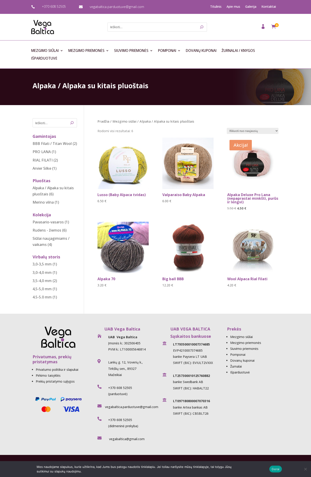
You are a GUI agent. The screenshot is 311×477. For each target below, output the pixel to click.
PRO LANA (42, 151)
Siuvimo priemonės (131, 50)
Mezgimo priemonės (86, 50)
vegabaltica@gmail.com (126, 439)
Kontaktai (268, 7)
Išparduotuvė (44, 58)
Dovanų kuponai (201, 50)
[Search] (202, 27)
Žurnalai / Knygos (238, 50)
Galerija (250, 7)
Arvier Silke (42, 168)
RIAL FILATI (43, 160)
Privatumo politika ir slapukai (57, 369)
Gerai (275, 469)
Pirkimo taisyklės (48, 375)
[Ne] (305, 469)
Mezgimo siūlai (45, 50)
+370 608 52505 (54, 6)
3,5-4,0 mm (42, 280)
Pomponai (167, 50)
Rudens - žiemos (47, 230)
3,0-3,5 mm (42, 264)
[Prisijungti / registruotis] (263, 28)
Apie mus (233, 7)
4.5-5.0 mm (42, 297)
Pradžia (103, 121)
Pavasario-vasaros (48, 222)
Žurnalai (236, 366)
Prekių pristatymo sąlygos (55, 381)
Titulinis (216, 7)
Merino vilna (43, 202)
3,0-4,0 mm (42, 272)
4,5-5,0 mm (42, 288)
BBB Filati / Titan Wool (52, 143)
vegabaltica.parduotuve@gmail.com (117, 6)
